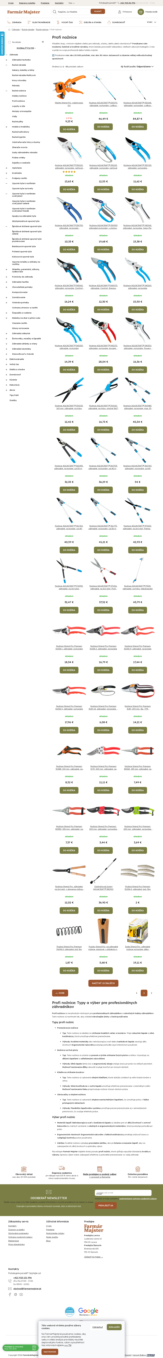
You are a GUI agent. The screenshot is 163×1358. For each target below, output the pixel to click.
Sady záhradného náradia (24, 152)
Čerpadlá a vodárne (21, 313)
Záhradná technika (21, 60)
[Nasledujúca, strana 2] (144, 993)
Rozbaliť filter (25, 48)
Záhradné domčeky (21, 349)
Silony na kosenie (20, 328)
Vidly (14, 116)
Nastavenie (50, 1352)
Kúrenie (13, 379)
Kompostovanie (19, 292)
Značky (13, 400)
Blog (48, 1241)
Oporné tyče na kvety (22, 188)
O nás (11, 3)
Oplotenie (17, 168)
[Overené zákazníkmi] (70, 1312)
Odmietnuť (97, 1327)
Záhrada (14, 54)
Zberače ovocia (19, 147)
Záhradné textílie (20, 282)
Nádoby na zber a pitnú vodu (26, 318)
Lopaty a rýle (18, 106)
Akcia (12, 390)
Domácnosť (15, 374)
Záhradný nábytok (21, 333)
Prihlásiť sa (105, 1205)
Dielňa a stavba (17, 369)
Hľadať (97, 11)
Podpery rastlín (19, 178)
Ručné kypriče (19, 137)
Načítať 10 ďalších (103, 983)
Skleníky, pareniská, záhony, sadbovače (26, 270)
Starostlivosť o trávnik (23, 354)
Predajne (45, 3)
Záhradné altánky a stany (24, 343)
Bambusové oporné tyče (24, 246)
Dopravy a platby (27, 3)
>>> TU (67, 1345)
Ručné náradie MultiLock (24, 75)
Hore (62, 993)
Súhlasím (114, 1327)
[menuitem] (16, 22)
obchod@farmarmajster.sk (27, 1288)
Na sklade (28, 42)
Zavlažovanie (18, 297)
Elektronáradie (17, 359)
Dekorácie (14, 385)
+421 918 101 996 (127, 3)
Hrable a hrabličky (21, 126)
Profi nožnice (18, 101)
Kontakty (59, 3)
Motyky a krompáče (21, 111)
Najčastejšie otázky (55, 1233)
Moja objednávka (16, 1244)
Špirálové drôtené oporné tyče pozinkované (26, 240)
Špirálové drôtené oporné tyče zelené (26, 232)
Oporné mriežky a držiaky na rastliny (26, 263)
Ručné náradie (19, 65)
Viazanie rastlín (19, 323)
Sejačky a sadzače (21, 163)
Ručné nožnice (19, 90)
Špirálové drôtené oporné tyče (26, 226)
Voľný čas (14, 364)
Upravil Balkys (139, 1355)
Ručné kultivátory (20, 132)
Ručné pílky (17, 121)
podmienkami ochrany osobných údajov (138, 1199)
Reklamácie (13, 1241)
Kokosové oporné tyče (23, 256)
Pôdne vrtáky (18, 157)
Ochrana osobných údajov (20, 1237)
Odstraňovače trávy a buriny (26, 142)
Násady (16, 85)
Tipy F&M (14, 395)
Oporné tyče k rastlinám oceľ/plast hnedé (23, 209)
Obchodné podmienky (18, 1233)
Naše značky (52, 1237)
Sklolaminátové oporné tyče (25, 221)
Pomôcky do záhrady (22, 277)
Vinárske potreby (20, 302)
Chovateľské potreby (22, 287)
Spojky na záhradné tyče (24, 216)
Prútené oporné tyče (22, 251)
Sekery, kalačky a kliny (23, 70)
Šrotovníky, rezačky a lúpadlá (26, 338)
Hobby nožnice (19, 96)
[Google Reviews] (88, 1312)
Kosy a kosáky (19, 80)
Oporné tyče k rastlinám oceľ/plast (23, 194)
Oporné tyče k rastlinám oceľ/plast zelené (23, 202)
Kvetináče (17, 173)
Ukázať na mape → (93, 1257)
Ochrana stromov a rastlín (25, 307)
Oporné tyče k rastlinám (23, 183)
